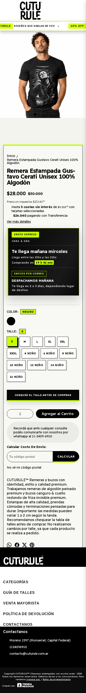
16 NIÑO (16, 376)
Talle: (15, 331)
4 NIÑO (30, 353)
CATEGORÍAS (15, 582)
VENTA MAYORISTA (21, 603)
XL (50, 341)
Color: (20, 311)
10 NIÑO (16, 365)
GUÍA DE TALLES (19, 593)
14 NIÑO (57, 365)
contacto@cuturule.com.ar (28, 654)
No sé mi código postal (24, 467)
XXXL (13, 353)
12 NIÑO (36, 365)
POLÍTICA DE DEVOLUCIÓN (28, 614)
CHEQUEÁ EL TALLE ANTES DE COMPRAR (43, 395)
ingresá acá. (33, 679)
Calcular (66, 456)
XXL (62, 341)
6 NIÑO (49, 353)
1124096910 (18, 647)
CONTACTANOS (18, 624)
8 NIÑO (67, 353)
